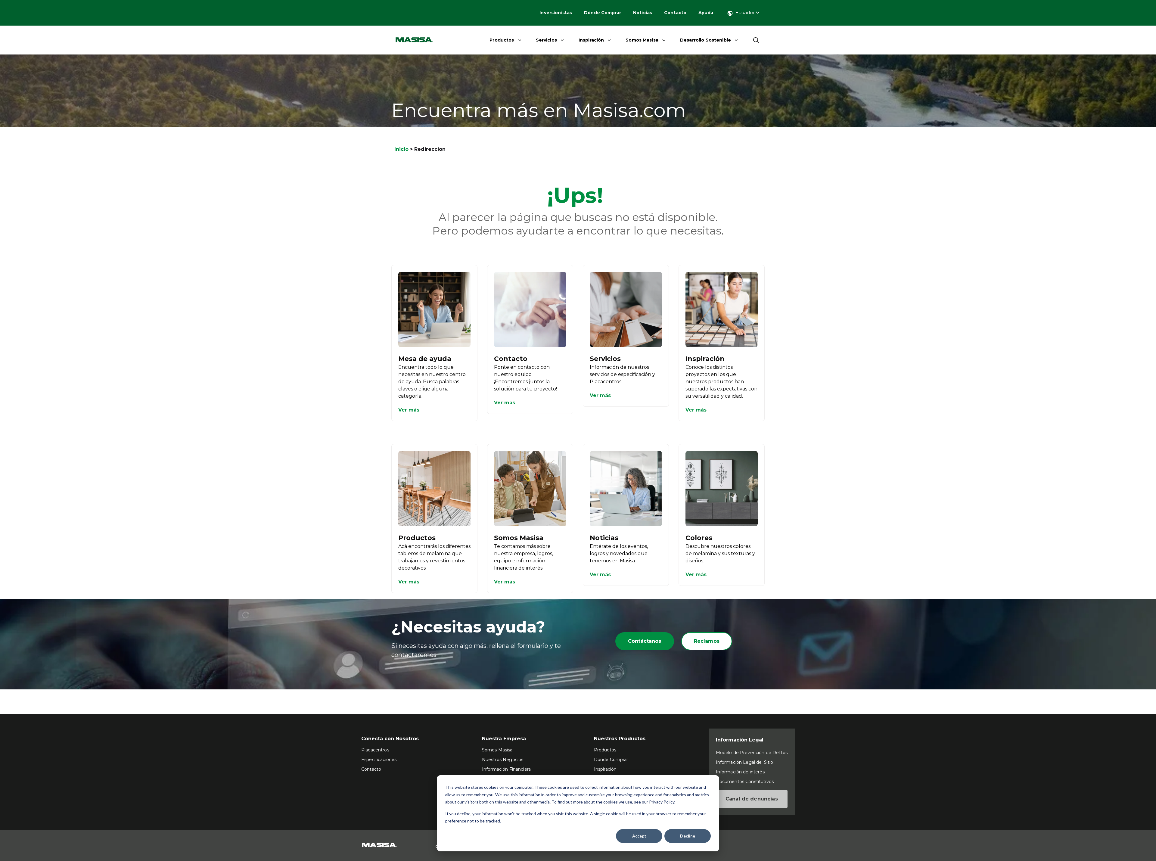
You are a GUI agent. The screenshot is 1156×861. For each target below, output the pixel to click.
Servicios (546, 40)
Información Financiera (506, 769)
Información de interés (740, 772)
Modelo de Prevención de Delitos (752, 752)
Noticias (642, 12)
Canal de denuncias (752, 799)
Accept (639, 835)
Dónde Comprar (602, 12)
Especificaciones (378, 759)
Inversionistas (555, 12)
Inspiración (591, 40)
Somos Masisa (642, 40)
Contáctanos (644, 641)
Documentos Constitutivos (745, 781)
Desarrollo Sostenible (705, 40)
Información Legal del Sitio (744, 762)
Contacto (675, 12)
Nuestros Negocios (502, 759)
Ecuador (745, 12)
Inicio (401, 149)
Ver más (408, 410)
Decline (687, 835)
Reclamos (706, 641)
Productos (501, 40)
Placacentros (375, 750)
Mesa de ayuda (424, 359)
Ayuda (705, 12)
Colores (698, 538)
